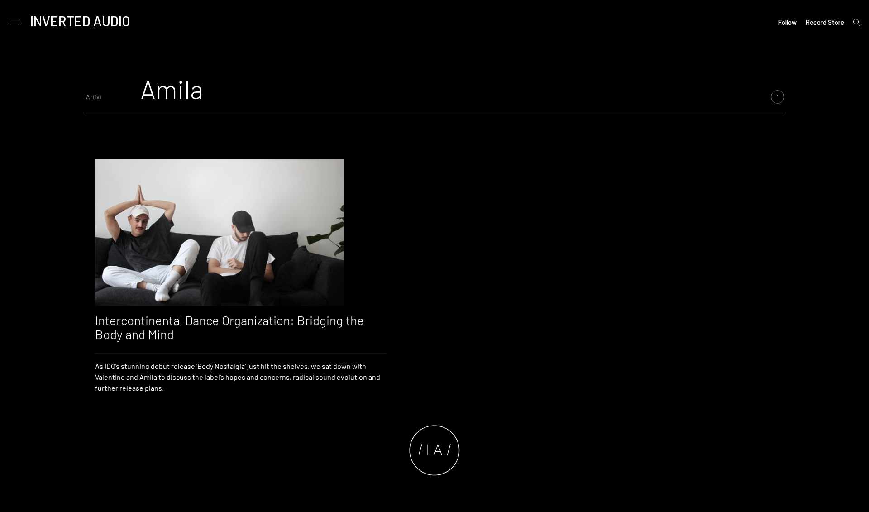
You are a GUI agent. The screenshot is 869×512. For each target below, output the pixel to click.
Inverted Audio (80, 21)
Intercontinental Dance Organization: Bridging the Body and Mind (229, 327)
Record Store (824, 22)
